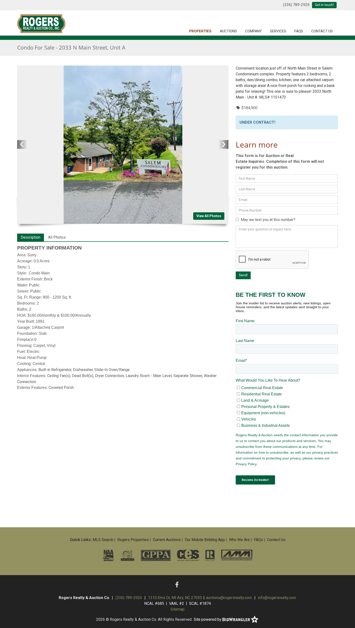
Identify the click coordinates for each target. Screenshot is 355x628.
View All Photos (208, 216)
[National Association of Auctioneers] (108, 555)
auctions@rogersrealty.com (229, 597)
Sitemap (177, 609)
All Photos (57, 237)
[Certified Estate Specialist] (188, 555)
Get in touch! (324, 5)
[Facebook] (177, 584)
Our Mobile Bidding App (205, 539)
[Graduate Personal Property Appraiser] (155, 555)
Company (253, 31)
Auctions (228, 31)
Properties (200, 31)
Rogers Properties (133, 539)
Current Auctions (167, 539)
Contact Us (322, 31)
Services (278, 31)
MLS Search (103, 539)
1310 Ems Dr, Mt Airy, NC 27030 (175, 597)
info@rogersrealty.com (277, 597)
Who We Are (239, 539)
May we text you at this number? (267, 219)
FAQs (298, 31)
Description (30, 237)
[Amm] (237, 555)
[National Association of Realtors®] (210, 555)
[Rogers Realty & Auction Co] (41, 23)
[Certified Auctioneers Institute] (127, 555)
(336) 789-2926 (296, 4)
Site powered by (208, 619)
